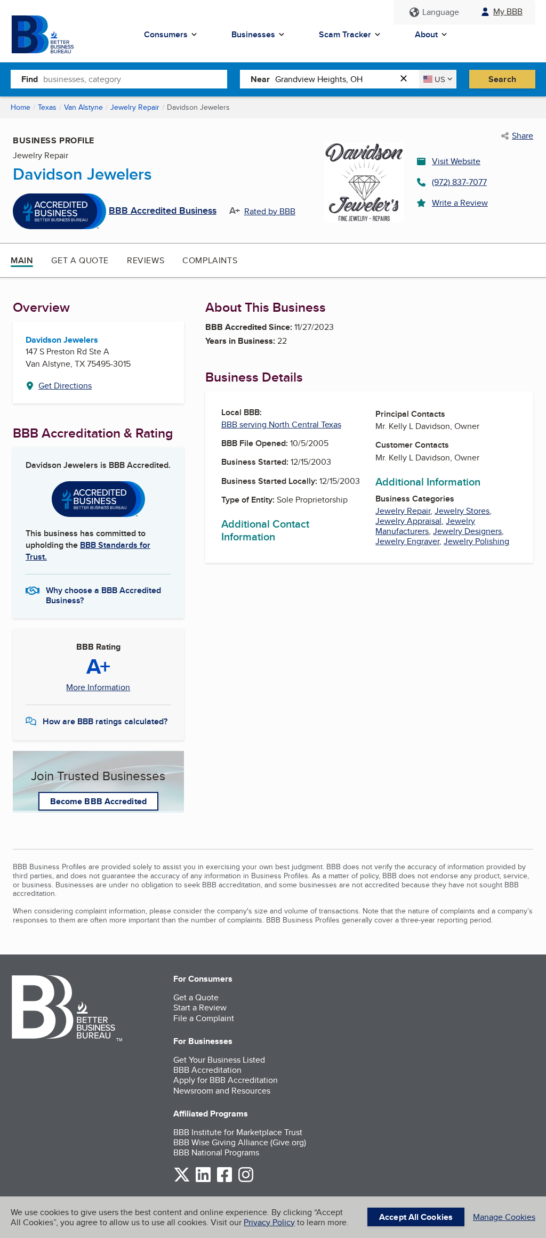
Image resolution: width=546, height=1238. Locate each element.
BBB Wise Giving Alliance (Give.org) (239, 1142)
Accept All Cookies (416, 1217)
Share (522, 136)
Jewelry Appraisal (408, 521)
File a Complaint (203, 1018)
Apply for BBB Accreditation (225, 1080)
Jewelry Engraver (407, 541)
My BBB (508, 11)
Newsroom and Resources (221, 1091)
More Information (98, 687)
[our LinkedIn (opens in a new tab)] (203, 1180)
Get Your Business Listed (219, 1060)
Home (20, 107)
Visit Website (456, 161)
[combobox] (135, 78)
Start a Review (200, 1007)
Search (502, 79)
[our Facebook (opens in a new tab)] (224, 1180)
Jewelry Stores (462, 511)
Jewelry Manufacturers (425, 526)
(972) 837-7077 (459, 182)
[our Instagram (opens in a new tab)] (245, 1180)
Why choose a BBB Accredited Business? (103, 594)
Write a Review (460, 203)
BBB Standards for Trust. (88, 551)
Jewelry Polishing (476, 541)
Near (260, 79)
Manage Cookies (504, 1217)
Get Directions (65, 386)
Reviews (145, 260)
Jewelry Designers (467, 531)
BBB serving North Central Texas (281, 424)
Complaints (209, 260)
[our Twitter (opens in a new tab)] (181, 1180)
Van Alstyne (83, 107)
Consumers (166, 34)
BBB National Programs (216, 1152)
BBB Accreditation (207, 1070)
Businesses (253, 34)
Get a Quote (80, 260)
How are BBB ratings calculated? (105, 721)
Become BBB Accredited (98, 801)
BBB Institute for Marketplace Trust (237, 1132)
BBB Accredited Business (162, 211)
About (426, 34)
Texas (47, 107)
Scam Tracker (345, 34)
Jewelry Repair (134, 107)
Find (29, 79)
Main (22, 260)
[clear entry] (407, 79)
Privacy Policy (269, 1222)
